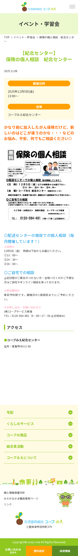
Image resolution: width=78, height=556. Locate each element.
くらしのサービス (20, 423)
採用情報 (65, 551)
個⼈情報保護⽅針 (14, 492)
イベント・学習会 (24, 37)
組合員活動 (15, 446)
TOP (6, 37)
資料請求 (39, 551)
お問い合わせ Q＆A (13, 551)
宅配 (10, 412)
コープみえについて (22, 457)
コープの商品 (17, 434)
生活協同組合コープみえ (39, 6)
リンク (8, 504)
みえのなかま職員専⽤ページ (21, 498)
